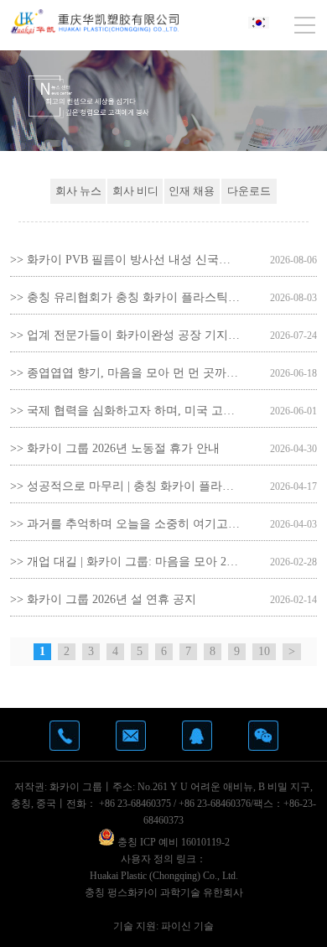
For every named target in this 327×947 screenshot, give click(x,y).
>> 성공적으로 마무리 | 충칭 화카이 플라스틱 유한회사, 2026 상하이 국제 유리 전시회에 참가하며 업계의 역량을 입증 (125, 486)
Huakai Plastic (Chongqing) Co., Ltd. (164, 876)
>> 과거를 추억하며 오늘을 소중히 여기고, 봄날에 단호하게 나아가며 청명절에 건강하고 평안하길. (125, 524)
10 (264, 651)
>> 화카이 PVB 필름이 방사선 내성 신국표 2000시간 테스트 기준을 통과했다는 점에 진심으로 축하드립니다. (125, 259)
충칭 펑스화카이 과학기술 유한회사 (164, 892)
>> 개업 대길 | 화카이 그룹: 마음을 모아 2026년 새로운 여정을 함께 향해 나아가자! (125, 561)
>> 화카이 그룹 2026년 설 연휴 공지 (103, 599)
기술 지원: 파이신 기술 (163, 926)
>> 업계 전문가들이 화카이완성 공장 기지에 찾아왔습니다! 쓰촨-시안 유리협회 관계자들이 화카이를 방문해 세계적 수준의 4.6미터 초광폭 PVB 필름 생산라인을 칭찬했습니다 (125, 335)
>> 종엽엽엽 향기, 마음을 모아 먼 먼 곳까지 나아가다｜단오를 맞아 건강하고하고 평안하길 (125, 373)
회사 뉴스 (78, 191)
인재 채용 (192, 191)
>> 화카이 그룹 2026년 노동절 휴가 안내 (115, 448)
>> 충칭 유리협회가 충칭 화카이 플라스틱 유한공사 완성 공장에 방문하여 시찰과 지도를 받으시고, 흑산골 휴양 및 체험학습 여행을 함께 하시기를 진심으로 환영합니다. (125, 297)
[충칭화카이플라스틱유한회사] (94, 21)
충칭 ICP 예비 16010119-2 (172, 842)
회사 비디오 (135, 194)
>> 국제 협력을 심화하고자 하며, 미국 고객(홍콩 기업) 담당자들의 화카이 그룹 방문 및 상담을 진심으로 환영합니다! (125, 410)
